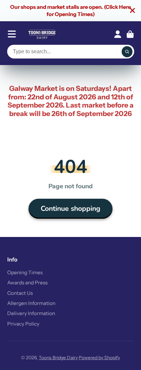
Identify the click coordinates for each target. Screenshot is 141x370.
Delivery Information (31, 313)
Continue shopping (70, 208)
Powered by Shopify (99, 358)
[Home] (42, 34)
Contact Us (20, 293)
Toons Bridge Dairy (58, 358)
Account (118, 34)
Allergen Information (31, 303)
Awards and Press (27, 282)
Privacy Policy (23, 324)
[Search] (127, 51)
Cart (130, 34)
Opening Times (25, 272)
